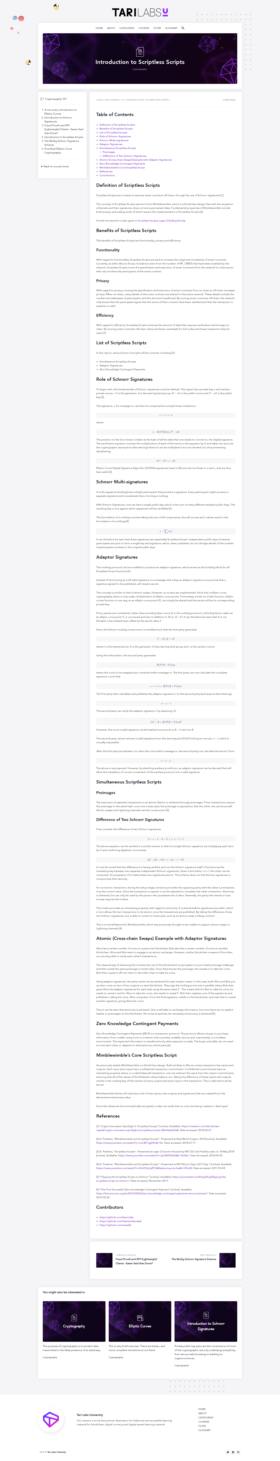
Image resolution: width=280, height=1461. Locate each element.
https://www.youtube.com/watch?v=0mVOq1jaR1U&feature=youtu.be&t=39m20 (144, 1168)
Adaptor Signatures (110, 144)
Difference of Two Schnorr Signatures (124, 156)
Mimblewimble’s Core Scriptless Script (122, 167)
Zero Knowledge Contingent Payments (122, 163)
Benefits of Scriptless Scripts (116, 128)
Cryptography (139, 69)
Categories (126, 28)
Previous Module (126, 1255)
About (111, 28)
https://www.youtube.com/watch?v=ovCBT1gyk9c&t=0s (129, 1143)
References (106, 171)
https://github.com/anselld (115, 1225)
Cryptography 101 (56, 99)
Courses (144, 28)
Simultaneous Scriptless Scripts (117, 148)
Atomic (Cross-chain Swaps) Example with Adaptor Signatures (135, 160)
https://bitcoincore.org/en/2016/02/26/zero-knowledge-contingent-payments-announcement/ (152, 1193)
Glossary (171, 28)
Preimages (109, 152)
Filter (157, 28)
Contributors (107, 175)
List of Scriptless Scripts (113, 132)
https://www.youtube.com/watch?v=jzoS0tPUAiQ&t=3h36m (153, 1155)
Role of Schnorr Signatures (115, 136)
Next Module (207, 1255)
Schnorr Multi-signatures (113, 140)
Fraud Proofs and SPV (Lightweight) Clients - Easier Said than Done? (63, 129)
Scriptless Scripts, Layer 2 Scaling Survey (161, 220)
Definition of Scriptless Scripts (117, 125)
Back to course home (56, 166)
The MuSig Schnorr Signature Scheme (194, 1259)
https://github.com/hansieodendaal (120, 1221)
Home (99, 28)
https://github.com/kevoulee (116, 1217)
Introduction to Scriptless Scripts (63, 137)
